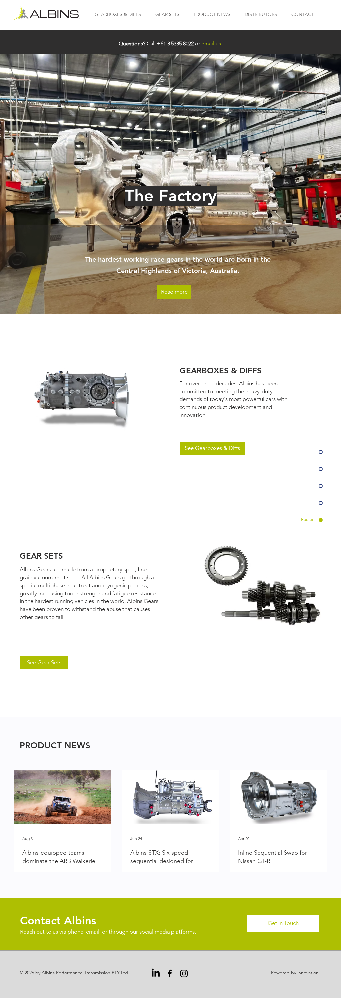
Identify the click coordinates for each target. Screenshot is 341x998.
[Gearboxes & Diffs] (85, 397)
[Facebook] (170, 973)
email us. (211, 43)
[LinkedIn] (156, 973)
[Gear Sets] (262, 586)
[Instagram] (184, 973)
